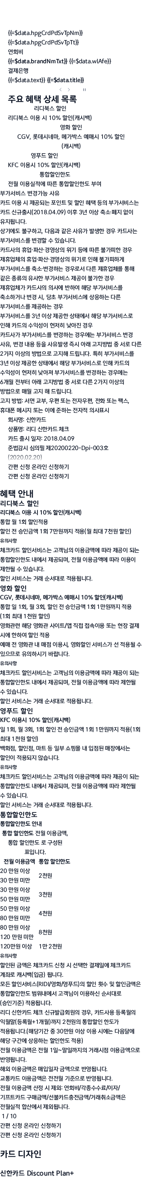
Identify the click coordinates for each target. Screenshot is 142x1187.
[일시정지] (84, 89)
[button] (71, 80)
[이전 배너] (61, 89)
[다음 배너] (68, 89)
